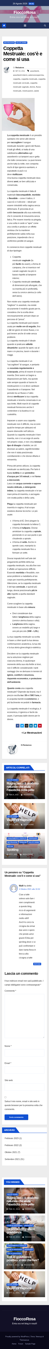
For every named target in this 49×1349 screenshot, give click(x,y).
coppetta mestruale (29, 79)
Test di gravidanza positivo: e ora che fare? (23, 1258)
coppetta (16, 79)
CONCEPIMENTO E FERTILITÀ (17, 838)
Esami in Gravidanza (14, 1225)
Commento (10, 991)
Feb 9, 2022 (14, 1265)
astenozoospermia (36, 75)
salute (36, 91)
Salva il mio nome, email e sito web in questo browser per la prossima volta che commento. (23, 1105)
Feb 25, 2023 (14, 1209)
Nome (8, 1046)
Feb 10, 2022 (14, 1237)
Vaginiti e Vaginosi (19, 820)
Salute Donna (21, 42)
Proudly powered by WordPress (17, 1337)
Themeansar (24, 1340)
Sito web (9, 1080)
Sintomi (10, 846)
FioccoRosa (24, 12)
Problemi (23, 842)
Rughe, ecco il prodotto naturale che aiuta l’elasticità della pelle (22, 787)
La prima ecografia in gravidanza (21, 1230)
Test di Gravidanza (14, 1253)
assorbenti (34, 71)
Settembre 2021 (12, 1159)
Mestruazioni (9, 42)
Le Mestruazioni (32, 732)
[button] (45, 25)
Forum (20, 1344)
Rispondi (37, 964)
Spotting (12, 849)
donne (32, 87)
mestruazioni (27, 91)
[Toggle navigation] (25, 25)
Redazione (19, 67)
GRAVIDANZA (33, 838)
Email (8, 1063)
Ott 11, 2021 (14, 1293)
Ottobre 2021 (11, 1152)
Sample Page (30, 1344)
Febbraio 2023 (12, 1138)
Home (14, 1344)
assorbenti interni (20, 75)
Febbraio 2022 (12, 1145)
